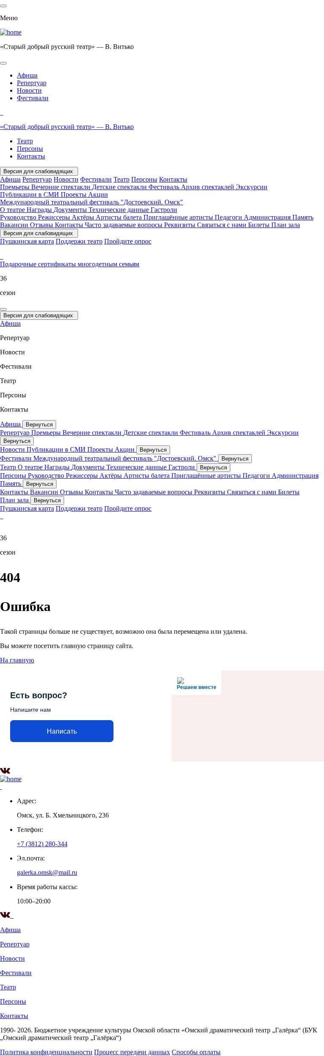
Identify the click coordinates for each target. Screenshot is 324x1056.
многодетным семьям (108, 264)
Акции (98, 194)
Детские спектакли (120, 186)
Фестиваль (164, 186)
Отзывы (42, 224)
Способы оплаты (196, 1052)
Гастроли (164, 209)
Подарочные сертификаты (39, 264)
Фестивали (33, 98)
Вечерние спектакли (61, 186)
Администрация (268, 217)
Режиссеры (55, 217)
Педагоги (229, 217)
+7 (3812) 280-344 (42, 843)
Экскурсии (251, 186)
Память (302, 217)
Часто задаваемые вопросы (124, 224)
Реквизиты (180, 224)
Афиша (27, 75)
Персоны (30, 148)
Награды (40, 209)
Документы (71, 209)
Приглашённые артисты (179, 217)
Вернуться (39, 424)
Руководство (19, 217)
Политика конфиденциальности (46, 1052)
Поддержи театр (79, 241)
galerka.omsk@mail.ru (47, 872)
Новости (29, 90)
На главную (17, 660)
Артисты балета (119, 217)
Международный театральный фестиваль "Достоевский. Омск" (91, 202)
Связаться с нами (222, 224)
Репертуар (31, 82)
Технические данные (120, 209)
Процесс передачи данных (132, 1052)
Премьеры (15, 186)
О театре (13, 209)
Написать (62, 731)
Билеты (259, 224)
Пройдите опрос (127, 241)
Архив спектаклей (208, 186)
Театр (25, 141)
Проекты (74, 194)
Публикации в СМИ (30, 194)
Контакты (31, 156)
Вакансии (15, 224)
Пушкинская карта (27, 241)
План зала (285, 224)
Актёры (84, 217)
